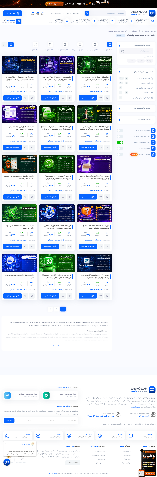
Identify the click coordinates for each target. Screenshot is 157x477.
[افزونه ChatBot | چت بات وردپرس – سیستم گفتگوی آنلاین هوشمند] (19, 164)
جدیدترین (109, 50)
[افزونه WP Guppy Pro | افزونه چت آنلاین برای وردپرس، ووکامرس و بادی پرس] (57, 213)
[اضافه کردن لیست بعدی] (100, 98)
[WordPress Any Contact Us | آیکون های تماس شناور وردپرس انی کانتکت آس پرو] (57, 65)
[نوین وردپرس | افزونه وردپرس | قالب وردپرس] (143, 13)
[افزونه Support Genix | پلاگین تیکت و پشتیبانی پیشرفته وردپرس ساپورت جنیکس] (94, 114)
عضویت (9, 420)
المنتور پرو (131, 61)
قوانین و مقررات (116, 424)
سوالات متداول (149, 424)
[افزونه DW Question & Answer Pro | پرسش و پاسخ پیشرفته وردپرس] (94, 213)
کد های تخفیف (55, 13)
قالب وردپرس (135, 83)
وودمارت (149, 61)
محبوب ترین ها (63, 50)
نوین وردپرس (149, 31)
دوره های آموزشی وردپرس (135, 97)
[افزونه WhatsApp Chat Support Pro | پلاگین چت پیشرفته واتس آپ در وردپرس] (57, 164)
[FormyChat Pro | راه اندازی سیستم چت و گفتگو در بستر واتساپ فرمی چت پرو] (94, 65)
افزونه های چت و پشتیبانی (116, 31)
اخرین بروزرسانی (92, 50)
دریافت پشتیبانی (73, 462)
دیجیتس (140, 61)
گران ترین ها (49, 50)
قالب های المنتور (100, 463)
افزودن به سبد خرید (87, 98)
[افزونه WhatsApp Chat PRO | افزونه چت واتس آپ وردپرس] (19, 213)
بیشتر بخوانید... (135, 407)
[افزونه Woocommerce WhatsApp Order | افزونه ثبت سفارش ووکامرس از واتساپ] (57, 263)
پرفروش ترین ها (77, 50)
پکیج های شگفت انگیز (135, 88)
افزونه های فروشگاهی (57, 290)
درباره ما (75, 13)
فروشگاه (134, 31)
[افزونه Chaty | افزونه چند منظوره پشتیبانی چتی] (19, 263)
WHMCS (135, 93)
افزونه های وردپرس (135, 78)
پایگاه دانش (137, 424)
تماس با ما (66, 13)
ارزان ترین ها (34, 50)
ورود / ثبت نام (11, 13)
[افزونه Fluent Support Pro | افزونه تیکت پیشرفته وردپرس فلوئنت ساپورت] (94, 263)
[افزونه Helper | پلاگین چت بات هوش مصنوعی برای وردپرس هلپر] (19, 114)
